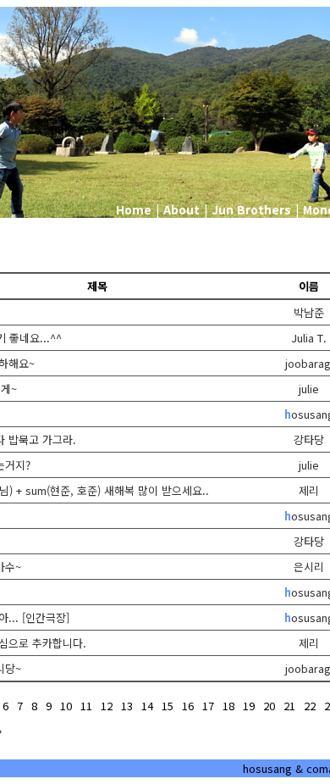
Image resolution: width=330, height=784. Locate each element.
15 (167, 706)
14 (147, 706)
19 (249, 706)
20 (269, 706)
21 (289, 706)
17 (208, 706)
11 (86, 706)
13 (127, 706)
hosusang (267, 768)
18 (228, 706)
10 (66, 706)
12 (107, 706)
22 (310, 706)
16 (188, 706)
